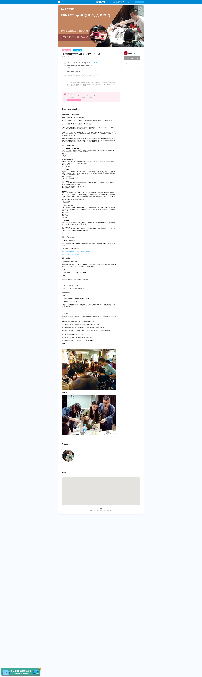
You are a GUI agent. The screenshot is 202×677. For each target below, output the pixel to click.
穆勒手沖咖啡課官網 (72, 72)
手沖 (90, 75)
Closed (132, 58)
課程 (95, 75)
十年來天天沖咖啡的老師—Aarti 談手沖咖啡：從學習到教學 (77, 251)
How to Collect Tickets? (74, 100)
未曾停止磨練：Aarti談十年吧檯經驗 (71, 255)
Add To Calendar (96, 63)
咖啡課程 (78, 75)
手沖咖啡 (70, 75)
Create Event (139, 2)
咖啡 (84, 75)
